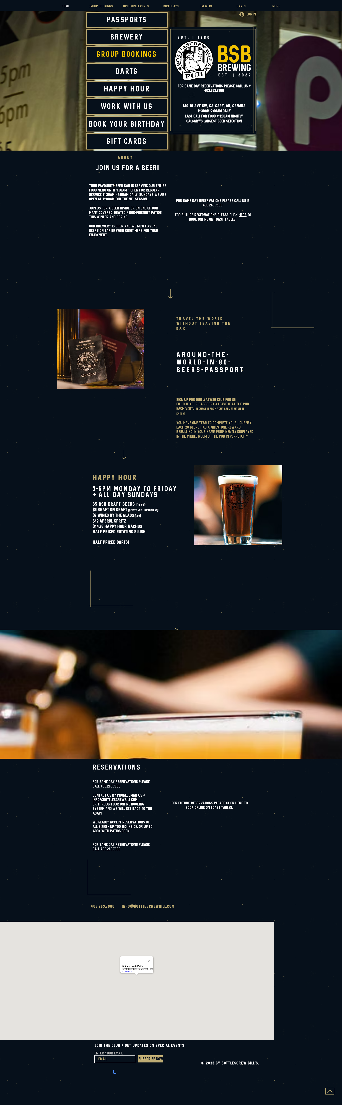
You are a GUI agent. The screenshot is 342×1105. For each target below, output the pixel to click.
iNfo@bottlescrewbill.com (115, 800)
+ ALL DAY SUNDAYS (125, 494)
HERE (243, 215)
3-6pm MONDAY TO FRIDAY (135, 489)
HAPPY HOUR (115, 477)
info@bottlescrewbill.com (148, 906)
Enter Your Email (108, 1053)
